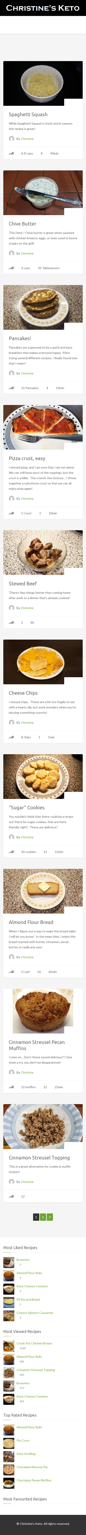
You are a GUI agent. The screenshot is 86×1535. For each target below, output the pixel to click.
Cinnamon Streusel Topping (36, 1370)
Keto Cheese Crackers (32, 1286)
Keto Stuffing (26, 1454)
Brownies (23, 1259)
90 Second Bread (28, 1299)
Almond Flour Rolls (29, 1273)
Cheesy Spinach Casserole (35, 1313)
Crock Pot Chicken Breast (34, 1343)
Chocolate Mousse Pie (32, 1467)
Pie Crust (23, 1440)
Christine (27, 139)
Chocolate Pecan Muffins (34, 1480)
